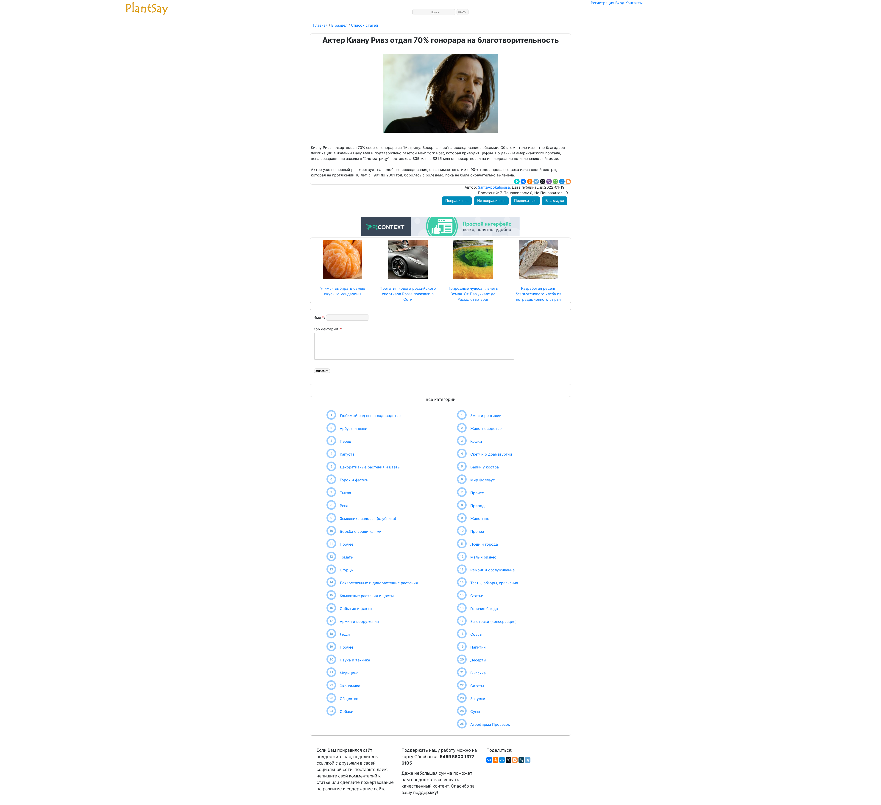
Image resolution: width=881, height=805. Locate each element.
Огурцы (347, 570)
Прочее (346, 544)
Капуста (347, 454)
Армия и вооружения (359, 621)
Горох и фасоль (354, 480)
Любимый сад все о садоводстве (370, 415)
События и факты (356, 608)
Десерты (478, 660)
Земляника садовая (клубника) (368, 518)
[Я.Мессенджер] (517, 181)
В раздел (338, 25)
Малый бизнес (483, 557)
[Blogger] (568, 181)
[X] (542, 181)
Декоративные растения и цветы (370, 467)
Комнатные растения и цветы (367, 595)
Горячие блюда (484, 608)
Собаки (346, 711)
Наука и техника (355, 660)
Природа (478, 505)
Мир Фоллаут (482, 480)
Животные (479, 518)
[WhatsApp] (555, 181)
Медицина (349, 673)
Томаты (347, 557)
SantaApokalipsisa (493, 187)
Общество (349, 698)
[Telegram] (536, 181)
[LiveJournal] (521, 760)
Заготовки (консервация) (493, 621)
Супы (475, 711)
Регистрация (602, 2)
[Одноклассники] (530, 181)
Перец (345, 441)
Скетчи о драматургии (491, 454)
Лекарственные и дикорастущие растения (379, 583)
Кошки (476, 441)
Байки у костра (484, 467)
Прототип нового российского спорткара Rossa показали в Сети (408, 294)
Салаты (477, 685)
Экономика (350, 685)
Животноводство (486, 428)
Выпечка (478, 673)
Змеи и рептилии (486, 415)
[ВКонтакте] (523, 181)
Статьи (476, 595)
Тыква (345, 492)
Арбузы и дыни (353, 428)
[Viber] (549, 181)
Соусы (476, 634)
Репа (344, 505)
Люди (345, 634)
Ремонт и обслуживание (492, 570)
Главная (321, 25)
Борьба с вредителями (361, 531)
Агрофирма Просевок (490, 724)
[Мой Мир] (562, 181)
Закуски (477, 698)
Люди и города (484, 544)
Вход (619, 2)
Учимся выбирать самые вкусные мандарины (342, 291)
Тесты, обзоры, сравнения (494, 583)
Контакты (634, 2)
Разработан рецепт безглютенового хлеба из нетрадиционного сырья (538, 294)
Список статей (364, 25)
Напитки (478, 647)
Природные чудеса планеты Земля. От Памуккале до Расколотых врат (473, 294)
